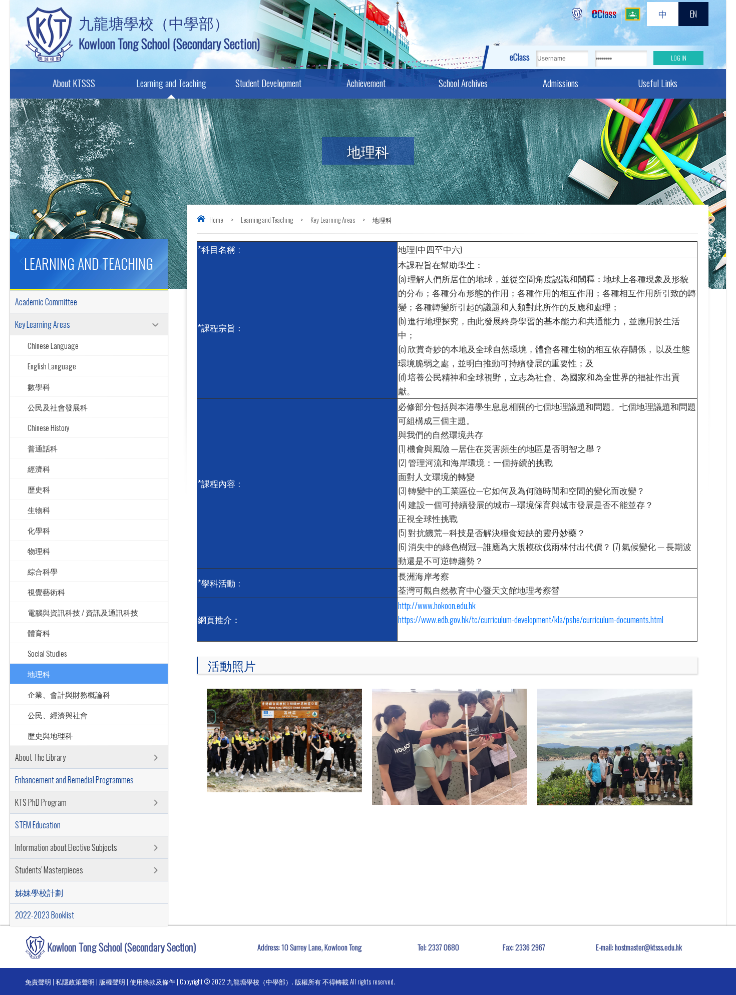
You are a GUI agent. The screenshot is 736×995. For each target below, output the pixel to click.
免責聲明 (38, 981)
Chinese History (49, 427)
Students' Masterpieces (49, 870)
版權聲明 (112, 981)
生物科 (39, 509)
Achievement (366, 83)
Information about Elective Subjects (66, 847)
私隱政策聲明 (75, 981)
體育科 (39, 632)
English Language (52, 365)
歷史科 (39, 488)
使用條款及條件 (152, 981)
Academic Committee (46, 302)
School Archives (463, 83)
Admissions (560, 83)
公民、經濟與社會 (58, 714)
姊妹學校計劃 (39, 892)
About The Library (40, 757)
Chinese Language (53, 345)
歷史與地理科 (50, 735)
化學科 (39, 530)
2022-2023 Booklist (44, 915)
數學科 (39, 386)
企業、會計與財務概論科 (69, 694)
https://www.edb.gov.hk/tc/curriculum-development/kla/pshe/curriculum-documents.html (530, 619)
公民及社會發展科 (58, 406)
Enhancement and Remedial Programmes (74, 780)
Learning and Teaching (171, 83)
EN (693, 14)
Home (216, 220)
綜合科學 (43, 571)
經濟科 (39, 468)
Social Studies (47, 653)
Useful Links (657, 83)
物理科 (39, 550)
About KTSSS (74, 83)
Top (710, 950)
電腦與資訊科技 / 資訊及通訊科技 (83, 612)
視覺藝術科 (46, 591)
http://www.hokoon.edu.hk (437, 605)
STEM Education (38, 825)
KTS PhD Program (41, 802)
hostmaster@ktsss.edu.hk (648, 946)
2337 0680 (443, 946)
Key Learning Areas (332, 220)
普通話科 (43, 447)
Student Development (268, 83)
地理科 (39, 673)
